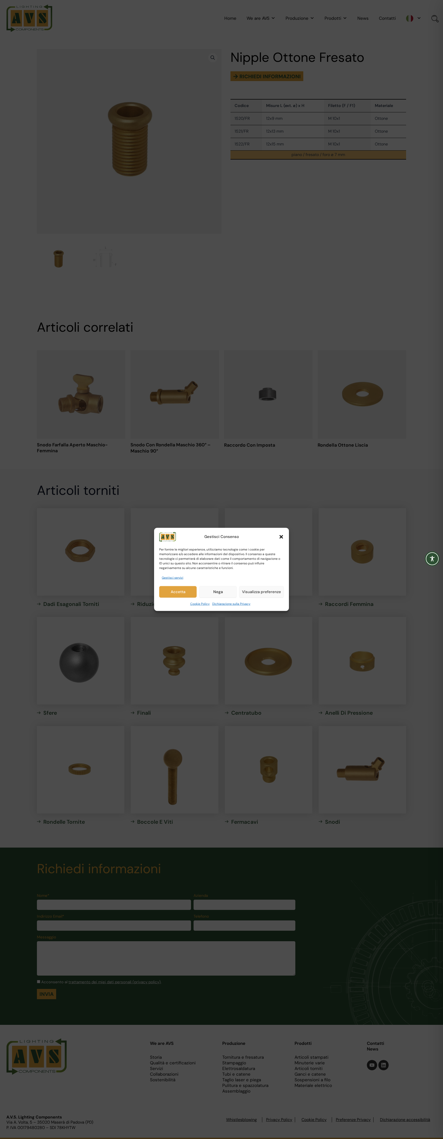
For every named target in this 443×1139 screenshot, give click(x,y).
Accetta (178, 592)
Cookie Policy (200, 604)
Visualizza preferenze (261, 592)
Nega (218, 592)
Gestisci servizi (172, 578)
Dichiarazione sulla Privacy (231, 604)
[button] (281, 536)
